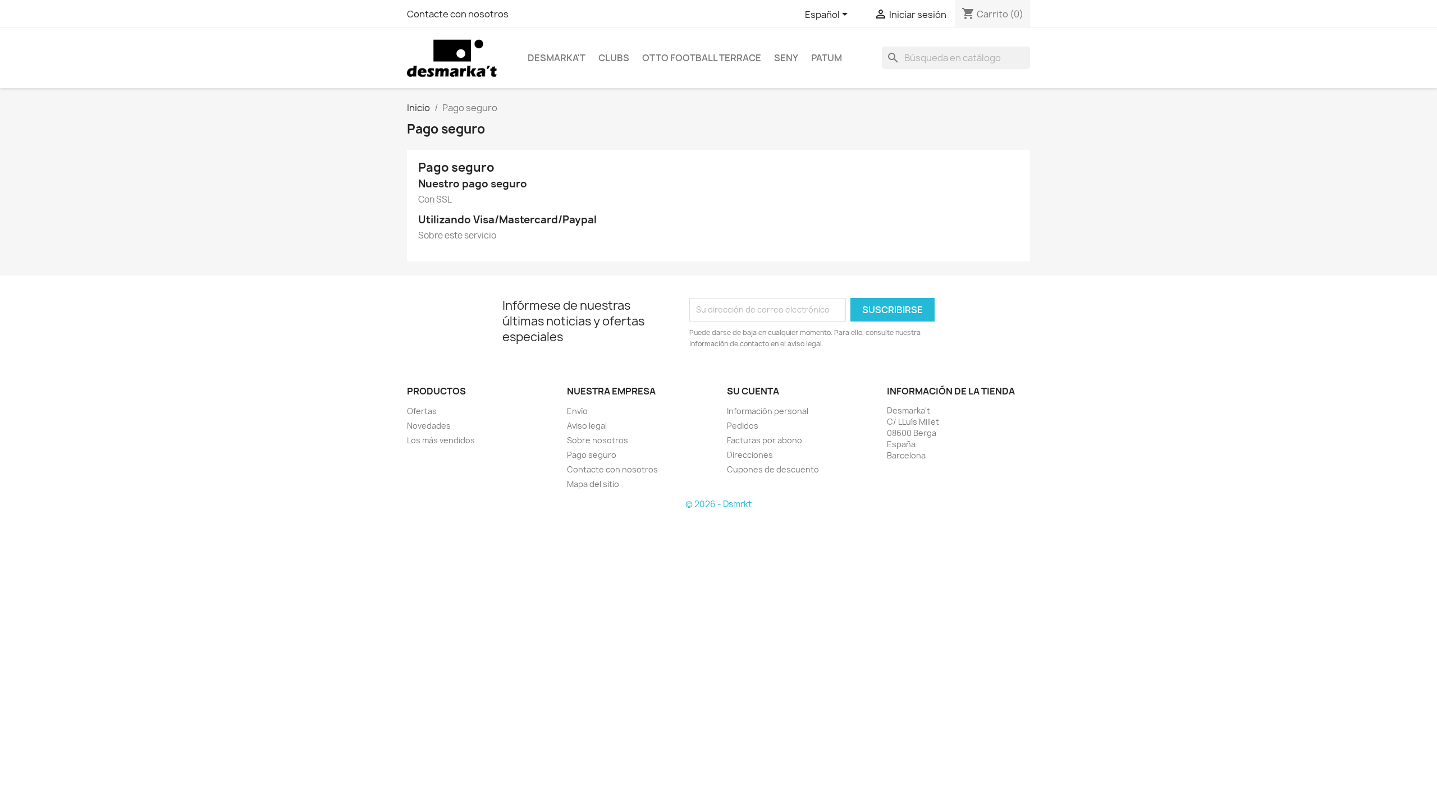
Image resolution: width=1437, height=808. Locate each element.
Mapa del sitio (593, 484)
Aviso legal (587, 425)
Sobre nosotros (597, 440)
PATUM (826, 58)
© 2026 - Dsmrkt (718, 504)
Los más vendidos (441, 440)
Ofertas (422, 411)
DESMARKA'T (556, 58)
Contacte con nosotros (458, 14)
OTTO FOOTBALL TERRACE (701, 58)
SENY (786, 58)
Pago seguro (591, 454)
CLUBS (613, 58)
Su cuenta (753, 391)
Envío (577, 411)
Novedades (429, 425)
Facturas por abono (764, 440)
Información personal (767, 411)
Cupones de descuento (773, 469)
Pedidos (742, 425)
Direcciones (750, 454)
